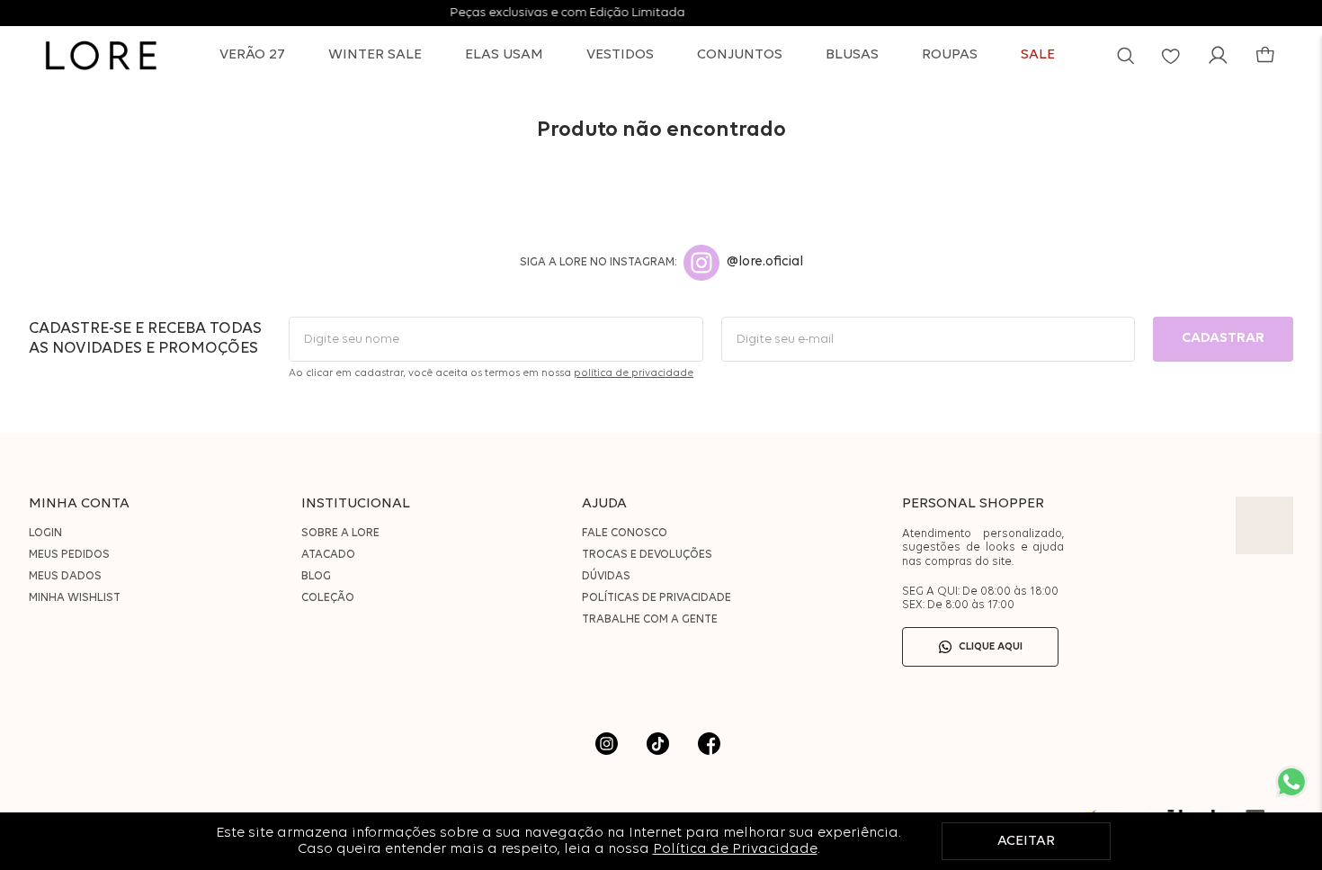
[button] (1125, 55)
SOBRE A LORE (340, 533)
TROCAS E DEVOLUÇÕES (647, 555)
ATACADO (328, 555)
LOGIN (45, 533)
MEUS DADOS (65, 576)
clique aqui (991, 646)
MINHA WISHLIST (75, 598)
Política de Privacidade (735, 849)
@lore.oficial (765, 262)
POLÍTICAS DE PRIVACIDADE (656, 598)
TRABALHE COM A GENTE (650, 619)
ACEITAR (1026, 841)
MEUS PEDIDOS (69, 555)
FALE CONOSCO (624, 533)
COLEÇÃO (327, 598)
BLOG (316, 576)
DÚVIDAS (606, 576)
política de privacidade (633, 373)
